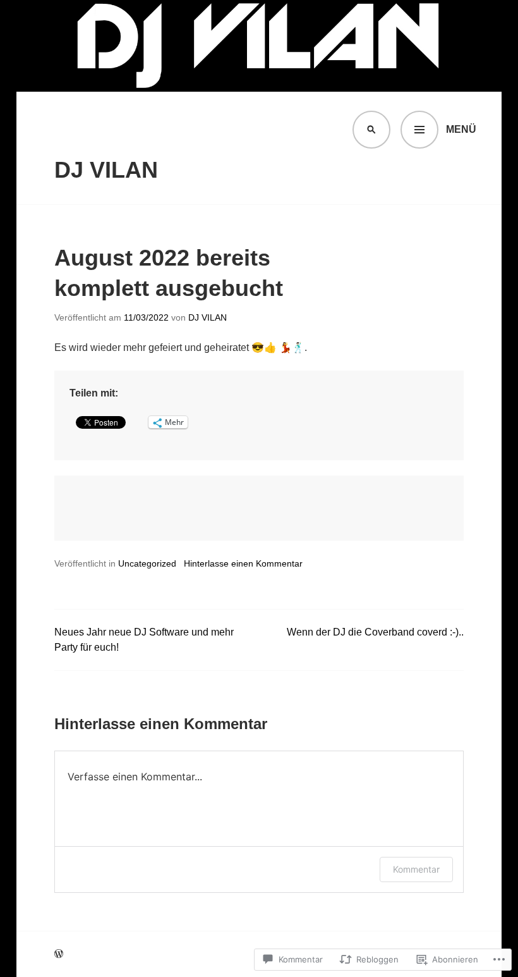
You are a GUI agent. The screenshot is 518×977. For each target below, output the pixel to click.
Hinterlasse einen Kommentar (243, 563)
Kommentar (416, 869)
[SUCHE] (371, 130)
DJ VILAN (106, 170)
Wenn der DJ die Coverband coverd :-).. (375, 632)
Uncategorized (147, 563)
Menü (461, 129)
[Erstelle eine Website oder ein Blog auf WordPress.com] (58, 954)
